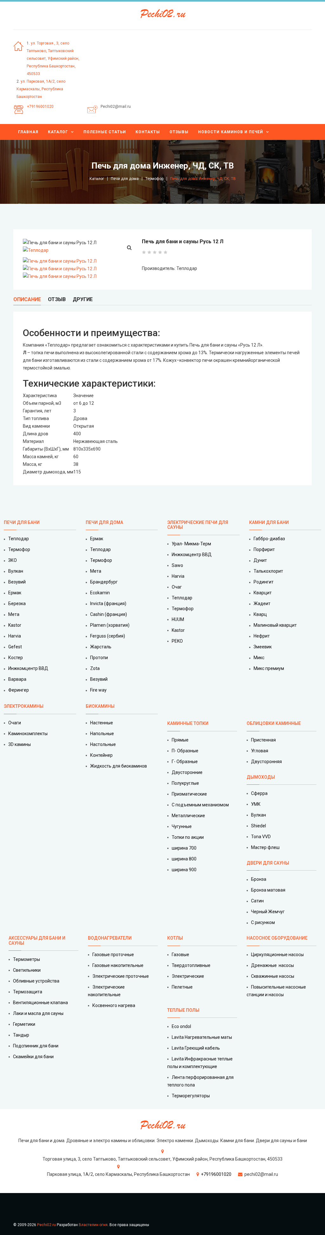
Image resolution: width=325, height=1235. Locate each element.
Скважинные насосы (272, 976)
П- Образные (185, 750)
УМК (256, 804)
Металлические (188, 815)
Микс (259, 657)
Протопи (99, 657)
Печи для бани (22, 522)
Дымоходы (261, 777)
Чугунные (182, 826)
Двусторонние (187, 772)
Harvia (14, 635)
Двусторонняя (266, 761)
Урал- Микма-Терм (191, 543)
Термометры (26, 959)
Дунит (260, 560)
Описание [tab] (27, 299)
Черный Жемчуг (268, 911)
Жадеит (262, 603)
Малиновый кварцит (275, 625)
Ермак (14, 592)
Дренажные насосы (272, 965)
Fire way (98, 690)
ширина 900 (184, 869)
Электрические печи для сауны (197, 525)
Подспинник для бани (35, 1045)
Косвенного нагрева (113, 1005)
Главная (28, 132)
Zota (95, 668)
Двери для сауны (268, 863)
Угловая (259, 750)
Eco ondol (181, 1026)
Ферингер (18, 690)
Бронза (258, 879)
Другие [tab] (83, 299)
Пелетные (182, 987)
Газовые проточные (113, 954)
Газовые (180, 954)
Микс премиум (269, 668)
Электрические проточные (120, 976)
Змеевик (263, 646)
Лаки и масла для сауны (38, 1013)
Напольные (102, 733)
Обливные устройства (36, 980)
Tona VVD (261, 836)
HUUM (178, 619)
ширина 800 (184, 858)
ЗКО (12, 560)
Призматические (189, 794)
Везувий (17, 581)
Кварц (260, 614)
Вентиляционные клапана (40, 1002)
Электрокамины (24, 706)
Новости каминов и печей (230, 132)
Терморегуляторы (191, 1095)
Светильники (27, 970)
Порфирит (264, 549)
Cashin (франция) (108, 614)
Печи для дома (125, 178)
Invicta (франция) (108, 603)
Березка (17, 603)
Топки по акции (188, 837)
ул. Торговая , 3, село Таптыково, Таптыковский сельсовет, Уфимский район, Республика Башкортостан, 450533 (53, 58)
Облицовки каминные (274, 723)
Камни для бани (269, 522)
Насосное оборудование (277, 938)
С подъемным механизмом (200, 804)
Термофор (154, 178)
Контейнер (101, 755)
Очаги (14, 722)
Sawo (177, 565)
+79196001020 (40, 106)
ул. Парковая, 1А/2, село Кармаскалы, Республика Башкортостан (41, 89)
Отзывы (179, 132)
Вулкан (15, 571)
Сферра (259, 793)
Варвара (17, 679)
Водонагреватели (110, 938)
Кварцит (263, 592)
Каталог (58, 132)
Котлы (175, 938)
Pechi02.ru (46, 1225)
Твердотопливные (191, 965)
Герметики (24, 1024)
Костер (15, 657)
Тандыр (21, 1035)
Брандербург (104, 581)
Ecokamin (100, 592)
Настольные (103, 744)
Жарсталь (100, 646)
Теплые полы (183, 1010)
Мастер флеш (265, 847)
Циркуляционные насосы (277, 954)
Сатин (257, 900)
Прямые (180, 739)
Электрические (188, 976)
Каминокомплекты (28, 733)
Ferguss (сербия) (107, 635)
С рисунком (263, 922)
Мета (13, 614)
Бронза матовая (268, 890)
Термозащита (27, 991)
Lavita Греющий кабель (196, 1048)
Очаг (177, 587)
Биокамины (100, 706)
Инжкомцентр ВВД (28, 668)
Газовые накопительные (117, 965)
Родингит (264, 581)
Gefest (15, 646)
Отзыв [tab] (57, 299)
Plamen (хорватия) (109, 625)
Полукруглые (185, 783)
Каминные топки (188, 723)
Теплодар (18, 538)
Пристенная (263, 739)
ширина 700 (184, 848)
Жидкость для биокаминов (118, 766)
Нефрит (262, 635)
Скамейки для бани (33, 1056)
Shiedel (258, 825)
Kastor (14, 625)
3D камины (19, 744)
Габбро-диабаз (269, 538)
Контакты (148, 132)
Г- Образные (185, 761)
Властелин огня (93, 1225)
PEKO (177, 641)
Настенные (101, 722)
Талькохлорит (268, 571)
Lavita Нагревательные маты (202, 1037)
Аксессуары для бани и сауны (37, 940)
